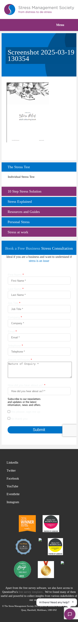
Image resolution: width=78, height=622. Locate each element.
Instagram (13, 502)
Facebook (13, 478)
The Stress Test (19, 167)
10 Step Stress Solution (24, 191)
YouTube (12, 486)
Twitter (11, 470)
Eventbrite (13, 494)
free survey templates (31, 591)
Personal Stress (19, 222)
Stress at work (18, 232)
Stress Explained (20, 202)
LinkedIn (12, 462)
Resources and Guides (24, 212)
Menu (60, 25)
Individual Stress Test (21, 176)
